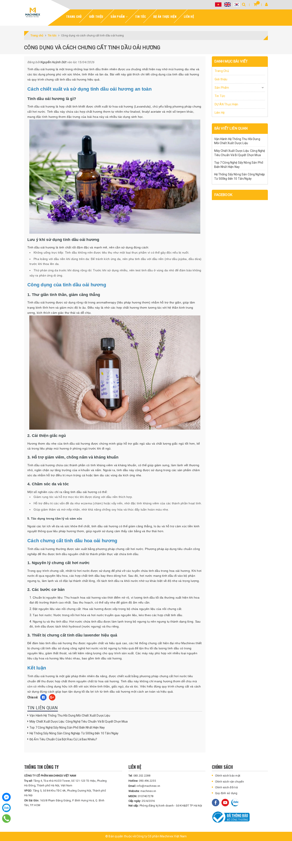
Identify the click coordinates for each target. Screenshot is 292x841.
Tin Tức (140, 16)
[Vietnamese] (218, 4)
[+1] (52, 697)
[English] (227, 4)
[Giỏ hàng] (255, 4)
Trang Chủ (73, 16)
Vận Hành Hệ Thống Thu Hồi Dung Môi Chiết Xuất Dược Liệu (69, 715)
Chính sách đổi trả (226, 787)
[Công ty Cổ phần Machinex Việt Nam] (33, 12)
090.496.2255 (142, 780)
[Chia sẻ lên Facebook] (43, 697)
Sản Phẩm (118, 16)
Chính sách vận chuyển (229, 781)
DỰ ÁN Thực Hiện (164, 16)
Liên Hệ (189, 16)
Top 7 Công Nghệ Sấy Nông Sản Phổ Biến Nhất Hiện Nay (67, 727)
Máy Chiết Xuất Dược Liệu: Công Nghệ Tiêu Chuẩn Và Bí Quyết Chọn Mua (78, 721)
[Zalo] (6, 808)
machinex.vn (142, 791)
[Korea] (236, 4)
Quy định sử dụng (226, 793)
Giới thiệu (96, 16)
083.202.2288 (139, 775)
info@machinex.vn (144, 785)
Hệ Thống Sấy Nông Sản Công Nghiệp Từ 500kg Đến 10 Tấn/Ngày (73, 733)
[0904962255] (6, 818)
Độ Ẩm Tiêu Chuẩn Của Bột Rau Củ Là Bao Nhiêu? (63, 739)
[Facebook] (6, 797)
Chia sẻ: (32, 697)
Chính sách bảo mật (227, 775)
